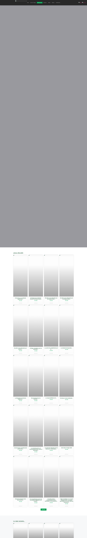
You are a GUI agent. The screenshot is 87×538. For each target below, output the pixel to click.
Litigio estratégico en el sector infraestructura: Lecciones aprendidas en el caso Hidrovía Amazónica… (66, 500)
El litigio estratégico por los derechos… (36, 349)
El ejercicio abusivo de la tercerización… (20, 499)
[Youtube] (70, 2)
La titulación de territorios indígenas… (20, 399)
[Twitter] (69, 2)
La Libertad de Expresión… (66, 348)
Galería (53, 2)
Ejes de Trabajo (33, 2)
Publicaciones (39, 2)
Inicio (28, 2)
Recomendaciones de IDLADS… (35, 399)
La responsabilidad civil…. (51, 397)
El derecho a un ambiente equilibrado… (20, 299)
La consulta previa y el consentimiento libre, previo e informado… (35, 449)
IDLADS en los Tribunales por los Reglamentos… (66, 299)
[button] (43, 510)
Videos (49, 2)
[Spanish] (84, 2)
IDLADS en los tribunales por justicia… (20, 349)
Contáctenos (58, 2)
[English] (80, 2)
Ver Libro (20, 300)
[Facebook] (67, 2)
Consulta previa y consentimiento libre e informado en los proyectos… (51, 500)
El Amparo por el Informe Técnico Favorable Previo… (36, 299)
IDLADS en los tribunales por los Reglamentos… (51, 299)
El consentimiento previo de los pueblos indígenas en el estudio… (36, 500)
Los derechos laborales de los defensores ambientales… (51, 448)
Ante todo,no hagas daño (66, 447)
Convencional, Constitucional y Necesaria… (20, 448)
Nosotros (45, 2)
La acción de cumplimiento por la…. (51, 349)
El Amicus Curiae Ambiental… (66, 398)
